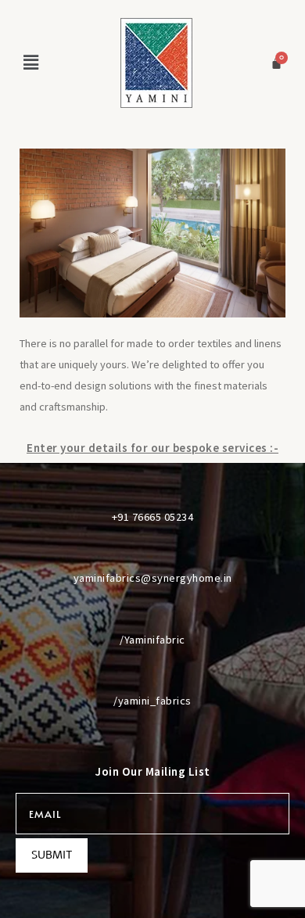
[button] (30, 62)
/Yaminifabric (152, 640)
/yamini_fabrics (152, 701)
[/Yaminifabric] (152, 611)
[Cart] (276, 63)
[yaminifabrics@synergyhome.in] (152, 549)
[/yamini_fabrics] (152, 672)
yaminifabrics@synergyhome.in (153, 578)
